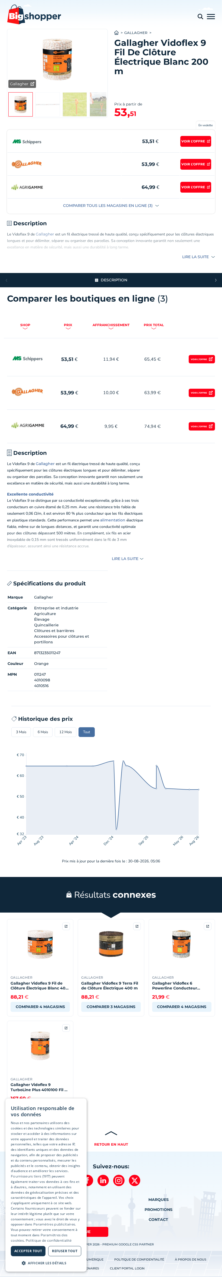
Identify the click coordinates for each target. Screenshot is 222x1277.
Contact (158, 1219)
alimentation (112, 520)
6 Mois (43, 732)
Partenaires (88, 1268)
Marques (158, 1199)
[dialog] (46, 1185)
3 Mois (21, 732)
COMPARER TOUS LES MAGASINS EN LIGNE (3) (108, 205)
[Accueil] (119, 33)
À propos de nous (190, 1259)
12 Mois (65, 732)
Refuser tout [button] (64, 1251)
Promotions (158, 1209)
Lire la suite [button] (196, 256)
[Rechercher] (200, 16)
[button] (215, 280)
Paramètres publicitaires (54, 1224)
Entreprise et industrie (56, 608)
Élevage (42, 619)
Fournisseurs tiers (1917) (31, 1176)
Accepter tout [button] (28, 1251)
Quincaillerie (46, 625)
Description (114, 280)
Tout (86, 732)
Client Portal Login (127, 1268)
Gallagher (135, 33)
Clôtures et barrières (54, 630)
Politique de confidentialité (139, 1259)
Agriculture (45, 613)
